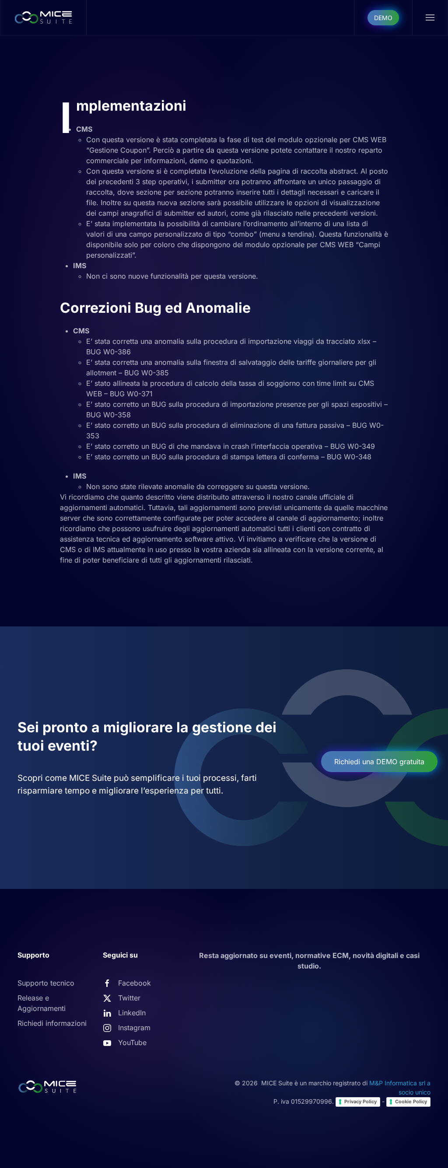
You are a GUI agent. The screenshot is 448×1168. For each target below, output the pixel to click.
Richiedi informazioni (52, 1023)
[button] (430, 17)
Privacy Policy (360, 1101)
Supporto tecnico (46, 983)
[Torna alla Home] (43, 17)
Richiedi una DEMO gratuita (379, 761)
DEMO (383, 17)
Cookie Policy (411, 1101)
